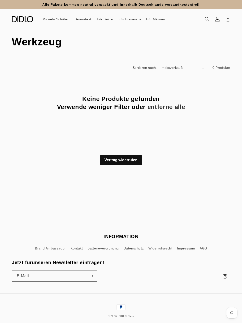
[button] (129, 19)
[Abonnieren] (91, 276)
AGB (203, 248)
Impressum (186, 248)
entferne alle (166, 106)
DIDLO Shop (126, 316)
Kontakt (76, 248)
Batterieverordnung (103, 248)
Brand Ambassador (50, 248)
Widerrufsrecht (160, 248)
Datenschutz (134, 248)
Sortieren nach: (145, 68)
